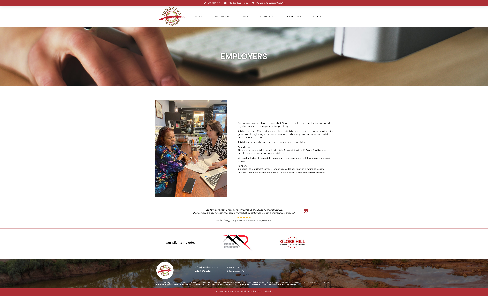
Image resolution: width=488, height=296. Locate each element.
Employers (294, 16)
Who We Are (222, 16)
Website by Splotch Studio (263, 291)
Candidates (267, 16)
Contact (318, 16)
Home (198, 16)
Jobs (245, 16)
